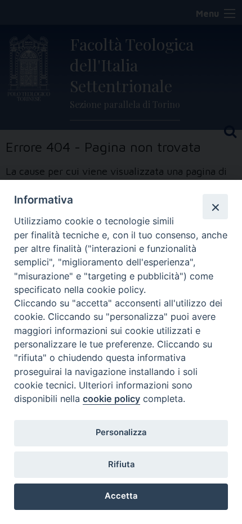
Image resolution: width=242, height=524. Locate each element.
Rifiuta (121, 464)
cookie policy (111, 398)
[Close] (215, 206)
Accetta (121, 496)
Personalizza (121, 432)
